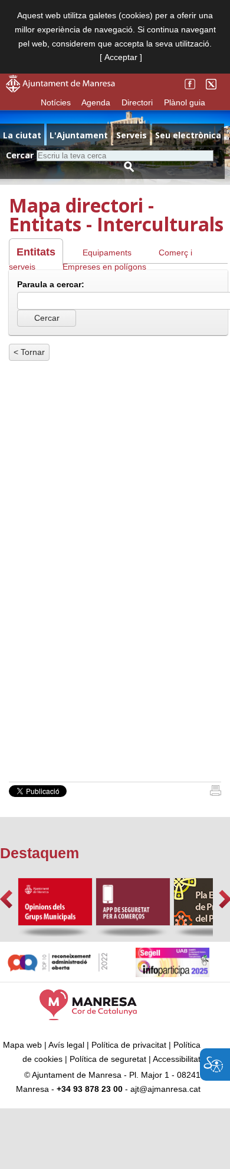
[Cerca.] (129, 166)
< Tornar (29, 352)
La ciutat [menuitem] (22, 135)
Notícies (56, 102)
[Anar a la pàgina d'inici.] (60, 89)
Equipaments (107, 252)
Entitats (36, 252)
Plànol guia (184, 102)
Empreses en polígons (104, 266)
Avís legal (66, 1045)
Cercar (20, 155)
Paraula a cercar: (50, 284)
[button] (6, 899)
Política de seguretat (108, 1059)
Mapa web (22, 1045)
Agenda (95, 102)
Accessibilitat (177, 1059)
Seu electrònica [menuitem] (188, 135)
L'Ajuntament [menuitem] (79, 135)
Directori (137, 102)
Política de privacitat (128, 1045)
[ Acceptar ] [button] (121, 57)
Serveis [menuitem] (131, 135)
